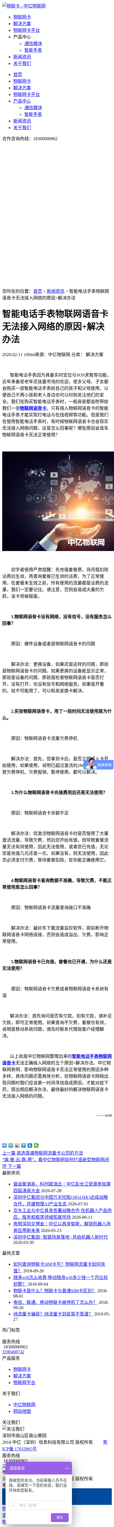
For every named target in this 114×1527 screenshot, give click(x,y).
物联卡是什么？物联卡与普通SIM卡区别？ (54, 1290)
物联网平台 (24, 1382)
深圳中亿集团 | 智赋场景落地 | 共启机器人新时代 (60, 1237)
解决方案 (22, 23)
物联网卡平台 (26, 30)
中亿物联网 (24, 1404)
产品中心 (22, 101)
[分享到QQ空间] (11, 1145)
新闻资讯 (22, 56)
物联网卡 (22, 17)
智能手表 (33, 50)
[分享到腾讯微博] (23, 1145)
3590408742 (13, 1351)
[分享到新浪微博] (17, 1145)
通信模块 (33, 43)
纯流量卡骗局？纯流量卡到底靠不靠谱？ (53, 1314)
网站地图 (22, 1411)
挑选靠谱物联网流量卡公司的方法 (42, 1153)
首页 (17, 74)
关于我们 (22, 63)
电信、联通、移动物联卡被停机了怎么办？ (55, 1302)
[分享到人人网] (30, 1145)
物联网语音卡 (33, 408)
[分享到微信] (36, 1145)
